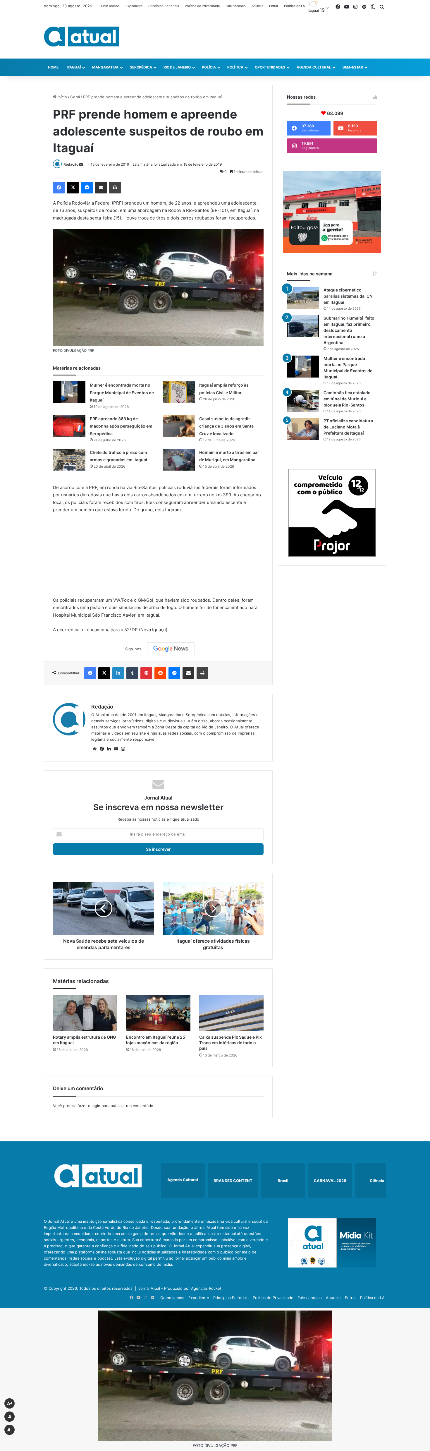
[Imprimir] (115, 187)
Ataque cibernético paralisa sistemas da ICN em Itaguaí (348, 296)
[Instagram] (122, 748)
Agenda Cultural (314, 67)
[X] (73, 187)
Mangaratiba (105, 67)
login (96, 1105)
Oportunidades (270, 67)
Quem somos (109, 6)
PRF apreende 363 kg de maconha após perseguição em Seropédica (121, 426)
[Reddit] (160, 673)
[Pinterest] (146, 673)
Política (235, 67)
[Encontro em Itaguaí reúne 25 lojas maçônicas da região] (158, 1013)
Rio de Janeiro (177, 67)
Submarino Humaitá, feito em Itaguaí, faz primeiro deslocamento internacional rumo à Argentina (349, 330)
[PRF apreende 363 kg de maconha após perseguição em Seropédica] (69, 426)
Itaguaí (74, 67)
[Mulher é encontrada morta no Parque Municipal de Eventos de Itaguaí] (69, 392)
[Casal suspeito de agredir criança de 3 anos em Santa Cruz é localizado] (179, 426)
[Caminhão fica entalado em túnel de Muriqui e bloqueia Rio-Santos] (303, 401)
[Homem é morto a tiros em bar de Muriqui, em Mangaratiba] (179, 460)
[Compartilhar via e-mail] (101, 187)
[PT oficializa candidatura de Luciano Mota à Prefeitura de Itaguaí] (303, 429)
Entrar (273, 6)
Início (61, 97)
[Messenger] (87, 187)
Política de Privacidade (202, 6)
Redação (70, 164)
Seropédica (141, 67)
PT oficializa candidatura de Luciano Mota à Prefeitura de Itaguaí (348, 426)
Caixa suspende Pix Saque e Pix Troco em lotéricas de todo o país (230, 1043)
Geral (75, 97)
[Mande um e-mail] (81, 164)
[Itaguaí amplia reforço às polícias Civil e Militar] (179, 392)
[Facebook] (59, 187)
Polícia (209, 67)
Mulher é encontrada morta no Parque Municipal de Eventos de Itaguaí (122, 392)
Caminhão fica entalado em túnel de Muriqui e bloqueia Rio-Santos (347, 398)
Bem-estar (353, 67)
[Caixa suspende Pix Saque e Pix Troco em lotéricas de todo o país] (231, 1013)
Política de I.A (294, 6)
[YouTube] (115, 748)
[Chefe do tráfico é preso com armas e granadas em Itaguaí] (69, 460)
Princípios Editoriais (163, 6)
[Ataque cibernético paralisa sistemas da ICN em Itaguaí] (303, 298)
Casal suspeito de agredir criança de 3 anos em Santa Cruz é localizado (226, 426)
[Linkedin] (118, 673)
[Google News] (171, 648)
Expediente (133, 6)
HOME (53, 67)
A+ (9, 1403)
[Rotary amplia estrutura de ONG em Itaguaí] (85, 1013)
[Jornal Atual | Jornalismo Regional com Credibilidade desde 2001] (81, 36)
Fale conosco (236, 6)
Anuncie (257, 6)
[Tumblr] (132, 673)
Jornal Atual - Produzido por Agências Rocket (179, 1288)
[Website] (94, 748)
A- (9, 1430)
